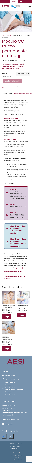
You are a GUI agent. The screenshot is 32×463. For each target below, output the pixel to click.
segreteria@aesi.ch (21, 268)
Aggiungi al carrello (12, 81)
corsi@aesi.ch (9, 424)
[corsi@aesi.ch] (3, 424)
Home (4, 35)
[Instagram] (11, 436)
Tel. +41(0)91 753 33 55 (12, 379)
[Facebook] (4, 436)
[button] (29, 13)
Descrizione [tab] (7, 93)
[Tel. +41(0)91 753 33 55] (3, 379)
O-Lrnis (9, 35)
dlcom (16, 444)
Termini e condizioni (16, 455)
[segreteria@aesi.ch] (3, 375)
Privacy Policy (17, 453)
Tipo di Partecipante (6, 75)
